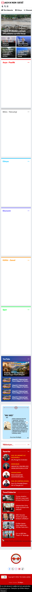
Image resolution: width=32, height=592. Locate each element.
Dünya (19, 10)
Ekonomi (7, 211)
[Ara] (5, 6)
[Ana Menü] (7, 6)
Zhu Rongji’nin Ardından (19, 460)
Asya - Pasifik (9, 62)
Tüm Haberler (8, 10)
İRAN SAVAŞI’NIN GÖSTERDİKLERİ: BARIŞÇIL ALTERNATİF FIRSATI (19, 476)
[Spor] (28, 310)
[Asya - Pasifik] (28, 62)
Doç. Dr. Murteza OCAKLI (20, 481)
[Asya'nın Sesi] (12, 2)
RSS (5, 577)
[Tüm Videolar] (28, 359)
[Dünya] (28, 161)
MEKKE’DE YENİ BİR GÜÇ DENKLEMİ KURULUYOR (20, 467)
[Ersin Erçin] (6, 466)
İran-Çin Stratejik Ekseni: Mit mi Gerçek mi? (19, 484)
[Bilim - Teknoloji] (28, 112)
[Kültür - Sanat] (28, 260)
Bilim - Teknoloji (10, 112)
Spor (5, 310)
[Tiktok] (22, 568)
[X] (12, 568)
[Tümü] (28, 445)
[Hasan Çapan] (6, 474)
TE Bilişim (20, 582)
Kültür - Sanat (9, 260)
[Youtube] (19, 568)
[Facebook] (9, 568)
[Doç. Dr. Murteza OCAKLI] (6, 483)
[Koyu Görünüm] (2, 6)
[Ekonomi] (28, 211)
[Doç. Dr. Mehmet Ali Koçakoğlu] (6, 457)
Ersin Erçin (15, 464)
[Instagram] (16, 568)
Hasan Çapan (16, 472)
